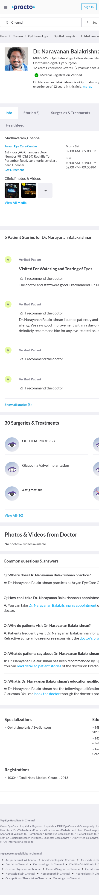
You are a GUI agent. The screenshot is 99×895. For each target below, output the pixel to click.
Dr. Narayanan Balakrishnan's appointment (62, 605)
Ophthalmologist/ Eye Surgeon (29, 727)
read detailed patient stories (39, 666)
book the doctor (47, 693)
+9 (45, 190)
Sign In (89, 7)
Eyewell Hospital (87, 834)
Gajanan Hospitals (43, 826)
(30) (14, 515)
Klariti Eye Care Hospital (59, 834)
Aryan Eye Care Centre (21, 146)
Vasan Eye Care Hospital (14, 826)
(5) (31, 112)
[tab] (9, 113)
